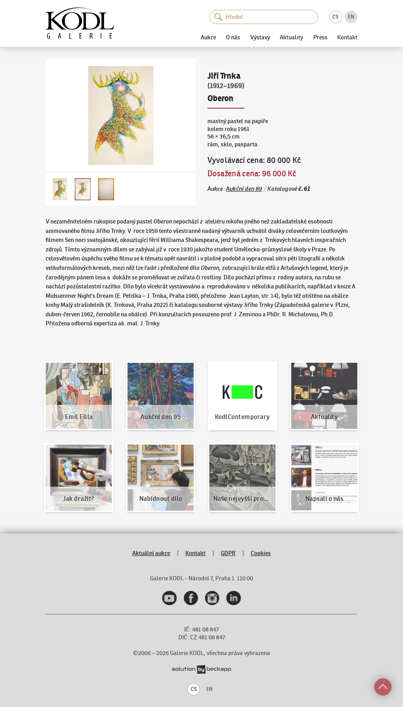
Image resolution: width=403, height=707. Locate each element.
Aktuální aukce (151, 553)
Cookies (261, 553)
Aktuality (291, 37)
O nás (233, 37)
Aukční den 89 (244, 188)
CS (335, 16)
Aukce (208, 37)
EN (351, 16)
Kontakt (347, 37)
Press (320, 37)
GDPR (228, 553)
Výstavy (260, 37)
